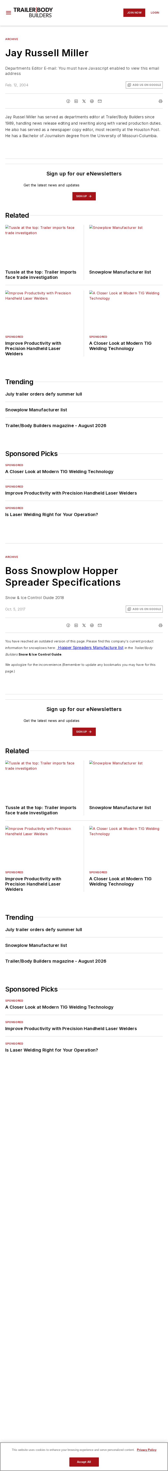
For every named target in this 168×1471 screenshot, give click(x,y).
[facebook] (68, 101)
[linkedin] (76, 101)
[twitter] (84, 101)
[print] (160, 101)
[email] (100, 101)
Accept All (84, 1462)
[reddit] (92, 101)
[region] (84, 1456)
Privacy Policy (146, 1450)
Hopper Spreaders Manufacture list (90, 647)
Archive (11, 39)
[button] (8, 12)
